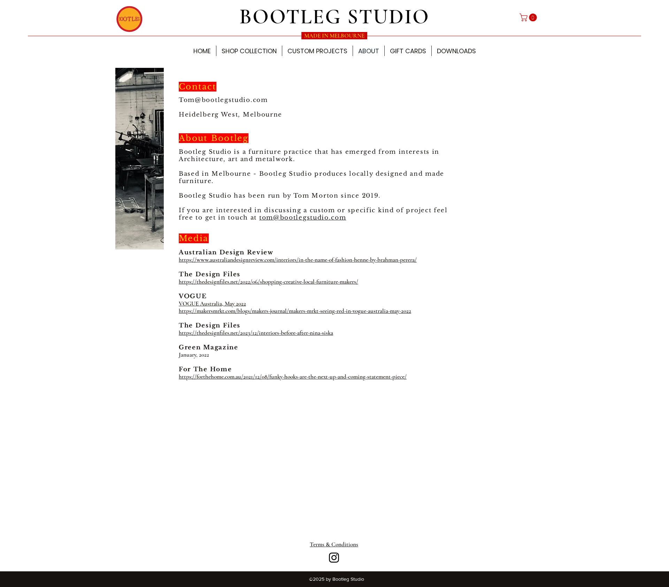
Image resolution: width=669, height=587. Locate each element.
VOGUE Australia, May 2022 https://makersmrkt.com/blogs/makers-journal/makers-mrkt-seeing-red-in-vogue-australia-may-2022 (295, 307)
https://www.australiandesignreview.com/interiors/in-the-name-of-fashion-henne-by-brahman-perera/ (298, 259)
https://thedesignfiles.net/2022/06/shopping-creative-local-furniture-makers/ (268, 281)
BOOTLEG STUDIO (334, 16)
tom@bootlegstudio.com (302, 217)
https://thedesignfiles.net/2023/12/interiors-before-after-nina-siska (256, 332)
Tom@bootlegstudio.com (223, 100)
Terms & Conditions (334, 544)
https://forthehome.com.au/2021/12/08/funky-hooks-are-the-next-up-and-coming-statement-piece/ (293, 376)
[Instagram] (334, 557)
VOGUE (193, 296)
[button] (529, 17)
